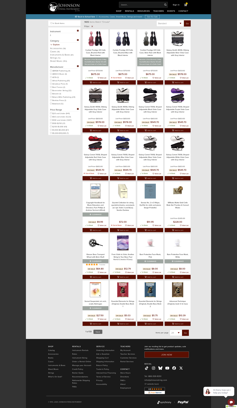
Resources (144, 11)
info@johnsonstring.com (155, 380)
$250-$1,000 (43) (59, 126)
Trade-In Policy (102, 369)
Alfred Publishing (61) (61, 80)
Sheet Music (58, 60)
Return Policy (102, 365)
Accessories (58, 48)
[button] (176, 5)
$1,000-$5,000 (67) (60, 130)
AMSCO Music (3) (59, 74)
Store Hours (125, 373)
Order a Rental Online (81, 361)
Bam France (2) (58, 87)
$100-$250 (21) (58, 123)
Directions (124, 376)
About (123, 384)
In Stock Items (58, 23)
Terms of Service (103, 376)
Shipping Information (105, 361)
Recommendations (80, 376)
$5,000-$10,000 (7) (60, 133)
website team (153, 384)
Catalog (51, 350)
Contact (183, 11)
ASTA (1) (55, 77)
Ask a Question (102, 354)
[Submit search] (165, 4)
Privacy (99, 380)
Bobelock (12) (57, 103)
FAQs (74, 386)
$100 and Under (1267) (61, 120)
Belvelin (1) (56, 93)
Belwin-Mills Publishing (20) (63, 97)
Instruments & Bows (61, 54)
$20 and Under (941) (61, 113)
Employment (125, 388)
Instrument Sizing (79, 357)
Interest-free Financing (106, 373)
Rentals (129, 11)
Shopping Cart (102, 357)
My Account (125, 350)
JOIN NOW (166, 354)
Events (171, 11)
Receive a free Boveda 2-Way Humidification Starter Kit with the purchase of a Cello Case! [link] (95, 61)
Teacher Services (127, 354)
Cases (55, 51)
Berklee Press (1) (59, 100)
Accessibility (101, 384)
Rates (74, 354)
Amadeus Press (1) (60, 83)
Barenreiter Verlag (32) (61, 90)
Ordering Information (105, 350)
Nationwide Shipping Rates (81, 381)
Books (50, 357)
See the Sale (152, 16)
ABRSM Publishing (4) (61, 70)
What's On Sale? (55, 376)
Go (187, 23)
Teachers (158, 11)
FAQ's (122, 380)
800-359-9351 (154, 376)
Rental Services (127, 361)
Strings (55, 57)
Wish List (103, 78)
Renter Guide (78, 373)
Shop (119, 11)
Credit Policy (77, 369)
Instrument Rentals (80, 350)
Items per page (162, 333)
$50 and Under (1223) (61, 116)
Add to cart (96, 82)
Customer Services (128, 357)
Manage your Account (81, 365)
